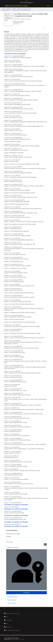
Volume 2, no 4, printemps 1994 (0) (12, 502)
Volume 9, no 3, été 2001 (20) (11, 408)
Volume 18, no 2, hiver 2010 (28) (12, 271)
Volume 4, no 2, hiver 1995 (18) (11, 477)
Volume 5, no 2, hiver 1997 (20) (12, 460)
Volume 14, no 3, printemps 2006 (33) (13, 336)
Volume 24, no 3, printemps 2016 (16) (13, 171)
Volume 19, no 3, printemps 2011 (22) (13, 247)
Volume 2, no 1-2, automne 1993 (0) (13, 511)
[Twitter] (26, 1)
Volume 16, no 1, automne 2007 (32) (13, 307)
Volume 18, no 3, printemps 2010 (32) (13, 264)
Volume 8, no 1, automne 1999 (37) (12, 425)
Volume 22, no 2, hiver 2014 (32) (12, 207)
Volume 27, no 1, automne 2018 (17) (12, 133)
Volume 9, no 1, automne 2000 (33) (12, 416)
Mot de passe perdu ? (13, 596)
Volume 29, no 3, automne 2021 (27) (13, 102)
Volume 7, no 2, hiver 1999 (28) (11, 434)
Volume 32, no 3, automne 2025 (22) (13, 64)
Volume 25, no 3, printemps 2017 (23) (13, 155)
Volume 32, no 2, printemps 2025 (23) (13, 69)
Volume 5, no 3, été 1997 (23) (11, 456)
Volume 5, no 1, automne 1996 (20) (12, 464)
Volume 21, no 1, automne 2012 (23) (13, 227)
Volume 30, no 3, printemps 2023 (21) (13, 89)
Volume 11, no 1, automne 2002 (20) (13, 389)
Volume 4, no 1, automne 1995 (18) (12, 482)
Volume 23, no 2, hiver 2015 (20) (12, 188)
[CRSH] (26, 627)
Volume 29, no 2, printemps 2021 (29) (13, 107)
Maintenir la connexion (13, 547)
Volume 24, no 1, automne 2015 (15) (13, 180)
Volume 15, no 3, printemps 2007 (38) (13, 315)
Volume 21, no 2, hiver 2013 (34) (12, 220)
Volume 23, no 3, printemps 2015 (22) (13, 184)
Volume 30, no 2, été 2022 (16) (11, 94)
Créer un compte (12, 603)
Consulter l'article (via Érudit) (15, 54)
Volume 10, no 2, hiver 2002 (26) (12, 397)
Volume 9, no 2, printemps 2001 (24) (13, 412)
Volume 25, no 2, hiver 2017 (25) (12, 160)
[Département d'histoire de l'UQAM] (26, 613)
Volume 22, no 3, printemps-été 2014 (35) (14, 200)
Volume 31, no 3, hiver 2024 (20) (12, 79)
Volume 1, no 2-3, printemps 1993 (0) (13, 517)
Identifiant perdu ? (12, 600)
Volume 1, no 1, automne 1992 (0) (12, 524)
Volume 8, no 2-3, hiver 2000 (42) (12, 421)
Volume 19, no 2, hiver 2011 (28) (12, 253)
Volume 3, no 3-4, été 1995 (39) (12, 486)
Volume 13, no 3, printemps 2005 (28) (13, 350)
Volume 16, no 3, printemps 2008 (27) (13, 295)
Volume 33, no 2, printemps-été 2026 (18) (14, 56)
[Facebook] (24, 1)
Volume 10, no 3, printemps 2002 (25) (13, 393)
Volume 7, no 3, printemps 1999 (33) (13, 429)
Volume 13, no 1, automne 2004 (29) (13, 359)
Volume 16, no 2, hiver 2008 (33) (12, 300)
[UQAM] (26, 620)
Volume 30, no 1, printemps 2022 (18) (13, 98)
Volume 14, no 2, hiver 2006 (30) (12, 340)
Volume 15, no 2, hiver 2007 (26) (12, 325)
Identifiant (8, 536)
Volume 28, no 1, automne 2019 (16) (13, 124)
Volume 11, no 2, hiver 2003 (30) (12, 384)
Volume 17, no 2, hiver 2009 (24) (12, 284)
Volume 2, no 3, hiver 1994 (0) (11, 507)
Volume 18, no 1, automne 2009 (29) (13, 275)
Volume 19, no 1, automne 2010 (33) (13, 257)
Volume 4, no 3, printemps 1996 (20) (13, 473)
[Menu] (48, 6)
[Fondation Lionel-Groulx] (26, 630)
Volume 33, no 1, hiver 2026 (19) (12, 60)
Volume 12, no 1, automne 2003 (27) (13, 375)
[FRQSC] (26, 617)
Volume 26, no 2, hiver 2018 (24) (12, 144)
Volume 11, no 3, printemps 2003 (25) (13, 380)
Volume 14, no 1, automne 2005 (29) (13, 346)
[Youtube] (28, 1)
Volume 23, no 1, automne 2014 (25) (13, 195)
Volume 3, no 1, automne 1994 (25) (12, 496)
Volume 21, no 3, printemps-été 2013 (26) (14, 215)
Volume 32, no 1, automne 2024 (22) (13, 75)
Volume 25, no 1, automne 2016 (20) (13, 167)
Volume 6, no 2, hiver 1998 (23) (12, 447)
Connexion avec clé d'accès (46, 588)
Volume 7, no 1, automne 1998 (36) (12, 438)
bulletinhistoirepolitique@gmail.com (27, 2)
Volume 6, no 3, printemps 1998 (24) (13, 442)
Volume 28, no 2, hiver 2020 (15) (12, 116)
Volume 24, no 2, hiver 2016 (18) (12, 175)
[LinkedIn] (48, 28)
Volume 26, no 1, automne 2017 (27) (13, 148)
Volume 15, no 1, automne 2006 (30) (13, 329)
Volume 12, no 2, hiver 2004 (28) (12, 371)
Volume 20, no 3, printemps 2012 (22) (13, 234)
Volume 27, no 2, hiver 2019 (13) (12, 129)
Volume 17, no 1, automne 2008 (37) (13, 288)
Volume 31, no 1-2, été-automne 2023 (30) (14, 83)
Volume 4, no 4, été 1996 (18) (11, 469)
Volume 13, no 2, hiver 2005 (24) (12, 355)
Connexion (26, 592)
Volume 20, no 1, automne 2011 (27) (13, 242)
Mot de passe (9, 542)
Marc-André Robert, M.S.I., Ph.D (17, 639)
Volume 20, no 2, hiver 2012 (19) (12, 238)
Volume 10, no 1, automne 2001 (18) (13, 403)
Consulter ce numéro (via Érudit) (16, 505)
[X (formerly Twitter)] (44, 28)
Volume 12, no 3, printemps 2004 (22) (13, 365)
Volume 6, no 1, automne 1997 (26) (12, 451)
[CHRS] (26, 623)
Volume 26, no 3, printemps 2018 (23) (13, 137)
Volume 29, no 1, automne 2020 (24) (13, 111)
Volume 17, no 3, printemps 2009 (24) (13, 280)
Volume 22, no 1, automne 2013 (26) (13, 211)
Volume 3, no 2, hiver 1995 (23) (12, 492)
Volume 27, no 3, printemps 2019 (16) (13, 120)
